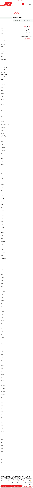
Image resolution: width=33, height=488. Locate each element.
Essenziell (3, 482)
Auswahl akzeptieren (27, 486)
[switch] (30, 484)
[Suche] (23, 4)
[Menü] (31, 479)
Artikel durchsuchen (27, 38)
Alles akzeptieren (5, 486)
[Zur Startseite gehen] (7, 4)
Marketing (11, 482)
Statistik (27, 482)
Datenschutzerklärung (26, 480)
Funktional (19, 482)
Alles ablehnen (16, 486)
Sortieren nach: (15, 20)
